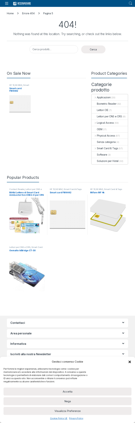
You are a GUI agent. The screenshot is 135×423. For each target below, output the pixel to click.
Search (130, 3)
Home (10, 13)
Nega (67, 401)
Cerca (93, 49)
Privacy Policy (76, 418)
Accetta (67, 391)
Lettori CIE (102, 110)
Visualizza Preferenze (67, 411)
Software (102, 154)
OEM (99, 129)
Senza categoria (106, 141)
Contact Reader (16, 189)
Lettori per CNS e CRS (109, 116)
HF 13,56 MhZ (15, 85)
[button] (129, 361)
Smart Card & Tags (19, 86)
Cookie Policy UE (59, 418)
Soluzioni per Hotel (107, 160)
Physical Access (106, 135)
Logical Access (105, 122)
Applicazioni (104, 97)
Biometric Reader (107, 103)
